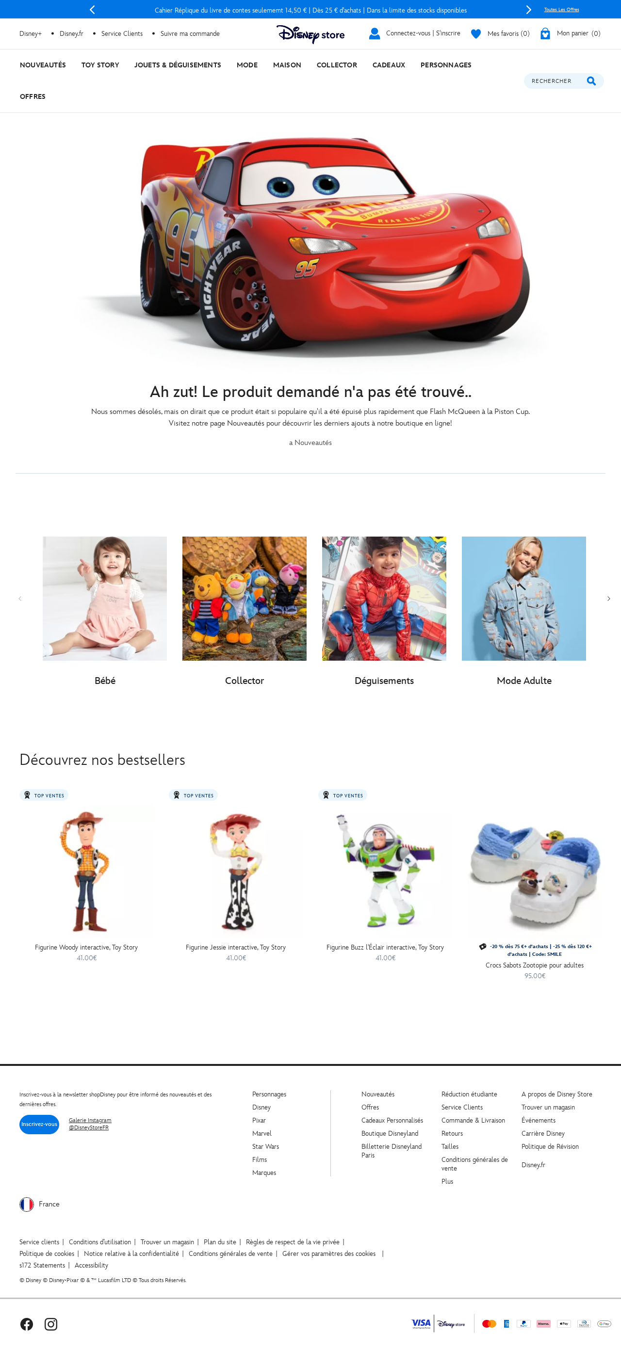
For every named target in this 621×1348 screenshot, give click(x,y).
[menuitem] (43, 65)
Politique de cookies (46, 1254)
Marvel (262, 1133)
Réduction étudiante (469, 1094)
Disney (261, 1107)
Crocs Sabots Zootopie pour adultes (535, 965)
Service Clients (122, 34)
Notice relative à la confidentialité (131, 1254)
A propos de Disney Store (557, 1094)
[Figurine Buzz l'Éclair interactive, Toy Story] (385, 871)
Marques (264, 1173)
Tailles (449, 1146)
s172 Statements (42, 1265)
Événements (539, 1120)
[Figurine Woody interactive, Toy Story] (86, 871)
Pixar (259, 1120)
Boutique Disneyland (389, 1133)
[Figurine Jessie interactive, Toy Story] (236, 871)
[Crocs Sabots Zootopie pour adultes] (535, 871)
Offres (370, 1107)
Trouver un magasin (548, 1107)
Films (259, 1160)
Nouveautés (377, 1094)
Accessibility (91, 1265)
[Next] (529, 10)
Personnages (269, 1094)
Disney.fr (71, 34)
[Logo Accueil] (310, 34)
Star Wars (265, 1146)
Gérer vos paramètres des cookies (329, 1254)
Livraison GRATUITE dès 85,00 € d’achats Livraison (310, 10)
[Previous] (92, 10)
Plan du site (220, 1242)
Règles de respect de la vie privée (293, 1242)
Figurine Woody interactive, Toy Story (86, 947)
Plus (447, 1181)
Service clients (39, 1242)
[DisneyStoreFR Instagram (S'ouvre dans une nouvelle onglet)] (51, 1323)
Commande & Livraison (473, 1120)
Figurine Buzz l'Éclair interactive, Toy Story (385, 947)
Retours (452, 1133)
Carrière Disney (543, 1133)
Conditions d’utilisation (100, 1242)
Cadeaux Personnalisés (392, 1120)
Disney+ (30, 34)
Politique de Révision (550, 1146)
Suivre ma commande (190, 34)
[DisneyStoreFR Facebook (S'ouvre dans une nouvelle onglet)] (26, 1323)
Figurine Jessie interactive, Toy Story (236, 947)
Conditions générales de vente (231, 1254)
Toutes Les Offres (561, 10)
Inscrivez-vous (39, 1124)
